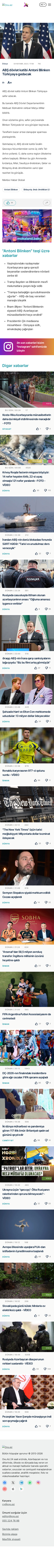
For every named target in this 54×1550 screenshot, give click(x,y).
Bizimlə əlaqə (9, 1534)
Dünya (6, 491)
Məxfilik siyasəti (11, 1539)
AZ (42, 4)
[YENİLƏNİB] (27, 449)
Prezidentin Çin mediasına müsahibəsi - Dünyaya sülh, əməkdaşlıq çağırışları (23, 325)
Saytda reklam (10, 1529)
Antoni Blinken (11, 189)
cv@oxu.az (8, 1504)
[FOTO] (27, 389)
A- (3, 82)
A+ (10, 82)
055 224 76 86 (10, 1520)
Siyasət (6, 429)
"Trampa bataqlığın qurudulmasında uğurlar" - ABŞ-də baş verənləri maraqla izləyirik (28, 296)
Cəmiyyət (8, 1140)
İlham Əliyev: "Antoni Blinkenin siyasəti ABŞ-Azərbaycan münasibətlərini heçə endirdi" (25, 310)
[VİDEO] (27, 745)
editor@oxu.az (10, 1516)
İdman (5, 780)
